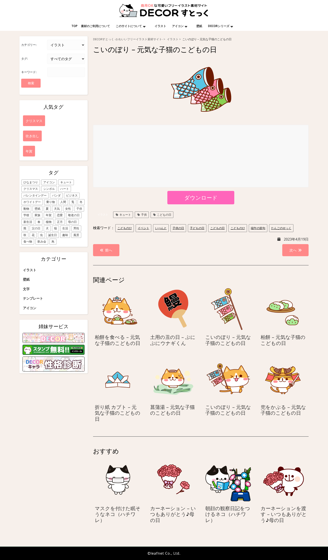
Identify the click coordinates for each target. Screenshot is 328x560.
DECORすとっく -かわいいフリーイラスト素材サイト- (128, 39)
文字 (26, 289)
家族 (37, 215)
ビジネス (72, 195)
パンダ (56, 195)
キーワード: (28, 72)
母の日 (72, 222)
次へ (293, 250)
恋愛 (60, 215)
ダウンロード (201, 197)
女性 (68, 209)
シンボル (49, 189)
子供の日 (178, 228)
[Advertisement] (201, 156)
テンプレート (33, 298)
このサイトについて (129, 26)
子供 (79, 209)
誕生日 (52, 235)
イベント (143, 228)
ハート (64, 189)
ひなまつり (30, 182)
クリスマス (30, 189)
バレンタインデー (35, 195)
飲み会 (41, 241)
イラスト (160, 26)
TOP (74, 26)
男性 (76, 228)
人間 (63, 202)
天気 (57, 209)
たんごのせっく (281, 228)
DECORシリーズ (218, 26)
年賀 (49, 215)
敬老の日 (74, 215)
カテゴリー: (28, 45)
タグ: (24, 59)
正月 (60, 222)
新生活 (27, 222)
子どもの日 (197, 228)
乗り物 (50, 202)
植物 (49, 222)
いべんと (161, 228)
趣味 (65, 235)
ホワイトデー (32, 202)
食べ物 (27, 241)
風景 (76, 235)
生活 (65, 228)
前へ (108, 250)
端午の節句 (258, 228)
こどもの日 (164, 215)
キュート (66, 182)
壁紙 (199, 26)
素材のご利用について (95, 26)
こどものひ (124, 228)
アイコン (178, 26)
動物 (26, 209)
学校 (26, 215)
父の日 (36, 228)
